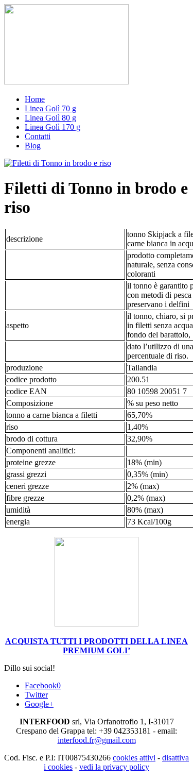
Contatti (37, 136)
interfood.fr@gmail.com (97, 740)
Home (35, 99)
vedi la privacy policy (114, 766)
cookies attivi (134, 757)
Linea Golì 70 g (50, 108)
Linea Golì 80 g (50, 117)
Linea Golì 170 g (52, 127)
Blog (33, 145)
